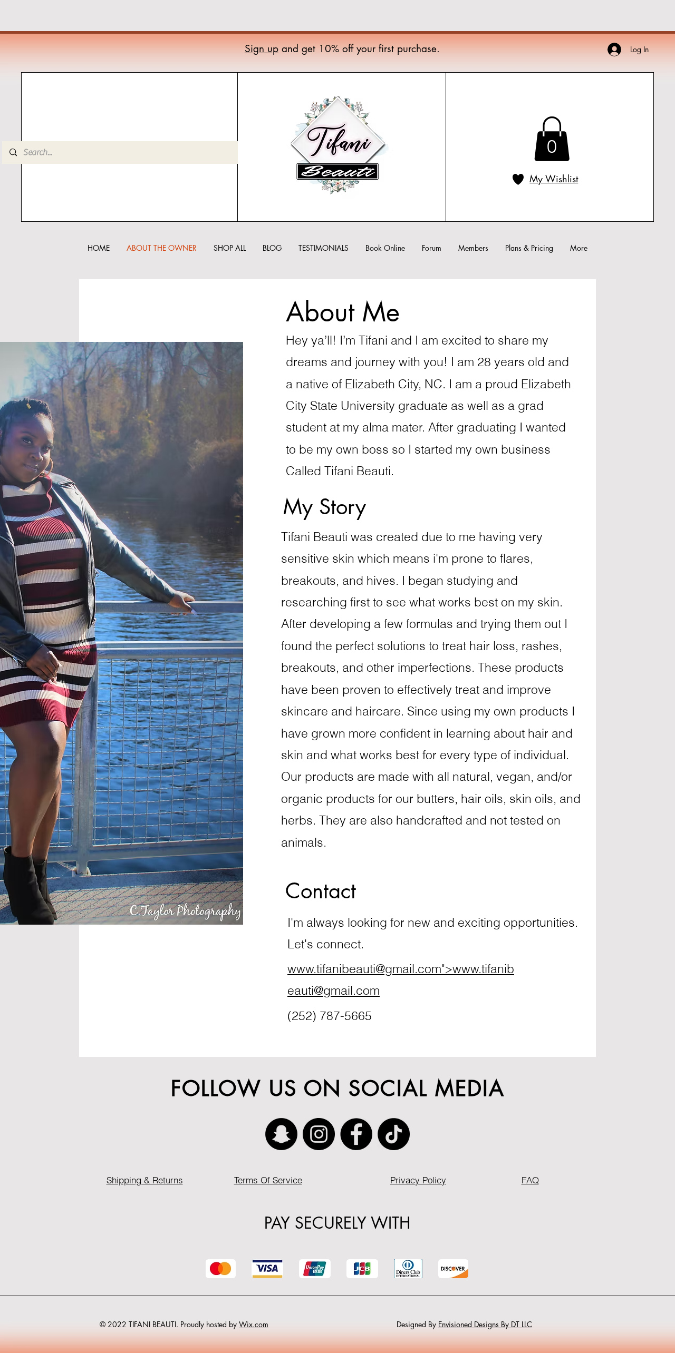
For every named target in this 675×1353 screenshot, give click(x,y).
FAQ (530, 1179)
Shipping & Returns (145, 1179)
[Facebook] (356, 1134)
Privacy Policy (418, 1179)
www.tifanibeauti (331, 968)
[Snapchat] (281, 1134)
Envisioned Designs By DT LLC (485, 1324)
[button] (552, 138)
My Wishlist (553, 178)
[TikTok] (394, 1134)
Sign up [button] (261, 48)
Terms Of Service (268, 1179)
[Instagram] (319, 1134)
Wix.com (253, 1324)
